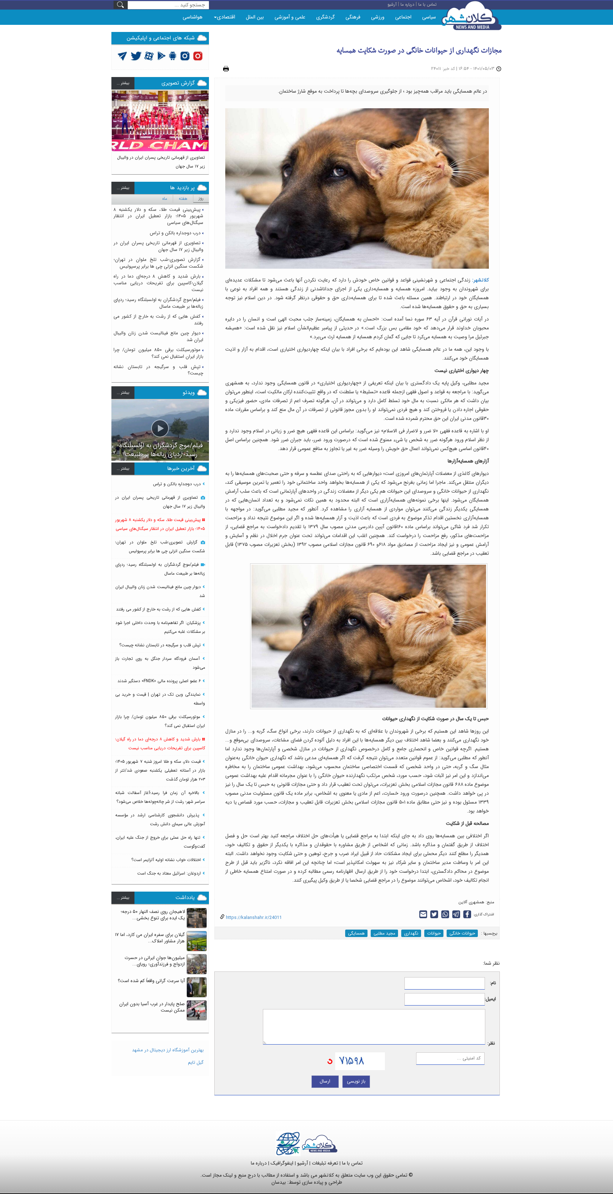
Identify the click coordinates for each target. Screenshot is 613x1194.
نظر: (491, 1043)
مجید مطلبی (384, 933)
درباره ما (259, 1163)
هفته (183, 198)
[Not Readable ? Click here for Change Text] (330, 1060)
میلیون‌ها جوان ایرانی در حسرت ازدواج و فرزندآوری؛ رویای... (155, 961)
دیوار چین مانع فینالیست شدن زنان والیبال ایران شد (158, 336)
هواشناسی (193, 17)
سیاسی (429, 17)
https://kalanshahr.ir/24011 (253, 917)
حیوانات (434, 933)
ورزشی (378, 17)
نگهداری (411, 933)
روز (201, 198)
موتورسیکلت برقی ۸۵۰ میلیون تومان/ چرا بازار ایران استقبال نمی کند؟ (158, 353)
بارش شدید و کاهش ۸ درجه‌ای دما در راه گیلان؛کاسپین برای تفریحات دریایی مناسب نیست (158, 283)
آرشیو (302, 1163)
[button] (117, 129)
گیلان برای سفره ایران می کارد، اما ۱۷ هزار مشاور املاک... (150, 938)
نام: (493, 983)
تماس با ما (352, 1163)
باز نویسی (356, 1081)
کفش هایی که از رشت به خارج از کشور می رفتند (158, 320)
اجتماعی (403, 17)
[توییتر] (122, 55)
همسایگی (356, 933)
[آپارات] (149, 55)
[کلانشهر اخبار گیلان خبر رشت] (319, 1143)
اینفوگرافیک (282, 1163)
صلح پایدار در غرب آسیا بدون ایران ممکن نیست (152, 1007)
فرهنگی (353, 17)
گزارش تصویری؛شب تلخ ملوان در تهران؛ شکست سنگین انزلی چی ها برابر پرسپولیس (158, 263)
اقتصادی (226, 17)
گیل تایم (196, 1062)
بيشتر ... (123, 83)
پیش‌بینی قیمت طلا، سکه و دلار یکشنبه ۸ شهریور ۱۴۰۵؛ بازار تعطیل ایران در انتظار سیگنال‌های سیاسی (158, 216)
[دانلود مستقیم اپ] (172, 55)
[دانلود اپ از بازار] (161, 55)
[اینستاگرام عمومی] (197, 55)
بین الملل (255, 17)
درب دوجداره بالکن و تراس (175, 233)
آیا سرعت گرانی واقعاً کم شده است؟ (151, 981)
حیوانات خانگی (462, 933)
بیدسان (278, 1182)
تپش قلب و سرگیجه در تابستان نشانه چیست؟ (158, 370)
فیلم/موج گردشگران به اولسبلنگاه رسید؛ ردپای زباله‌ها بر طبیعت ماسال (158, 303)
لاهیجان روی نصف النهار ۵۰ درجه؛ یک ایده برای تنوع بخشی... (153, 915)
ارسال (325, 1081)
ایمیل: (490, 999)
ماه (164, 198)
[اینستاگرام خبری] (184, 55)
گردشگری (325, 17)
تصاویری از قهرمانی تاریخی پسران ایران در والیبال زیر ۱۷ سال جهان (158, 246)
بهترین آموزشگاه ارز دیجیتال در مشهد (168, 1050)
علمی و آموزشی (290, 17)
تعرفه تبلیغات (325, 1163)
